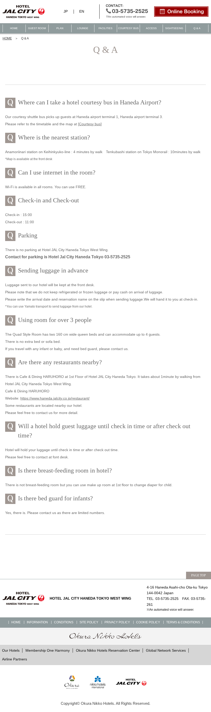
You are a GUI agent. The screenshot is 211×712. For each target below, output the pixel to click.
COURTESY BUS (128, 28)
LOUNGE (82, 28)
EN (81, 11)
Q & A (197, 28)
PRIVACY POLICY (117, 622)
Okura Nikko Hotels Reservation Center (108, 650)
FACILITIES (105, 28)
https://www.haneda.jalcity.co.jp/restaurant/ (55, 398)
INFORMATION (37, 622)
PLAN (59, 28)
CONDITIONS (63, 622)
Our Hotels (11, 650)
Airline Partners (14, 659)
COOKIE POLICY (148, 622)
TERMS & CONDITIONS (183, 622)
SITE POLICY (89, 622)
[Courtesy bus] (90, 124)
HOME (14, 28)
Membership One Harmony (47, 650)
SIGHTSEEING (174, 28)
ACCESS (151, 28)
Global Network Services (166, 650)
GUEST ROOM (37, 28)
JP (66, 11)
